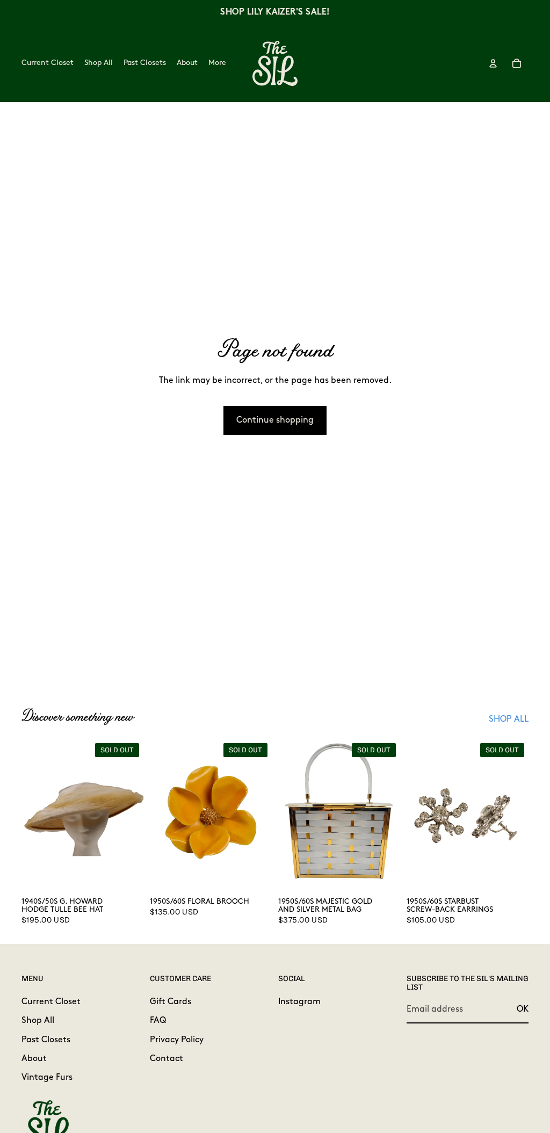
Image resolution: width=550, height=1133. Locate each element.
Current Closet (51, 1001)
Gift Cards (170, 1001)
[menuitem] (217, 63)
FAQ (158, 1020)
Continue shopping (275, 420)
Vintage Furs (47, 1077)
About (34, 1059)
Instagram (299, 1001)
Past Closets (45, 1039)
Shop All (37, 1020)
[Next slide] (131, 815)
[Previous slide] (33, 815)
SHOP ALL (509, 719)
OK (523, 1009)
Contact (166, 1059)
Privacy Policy (177, 1039)
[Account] (493, 63)
